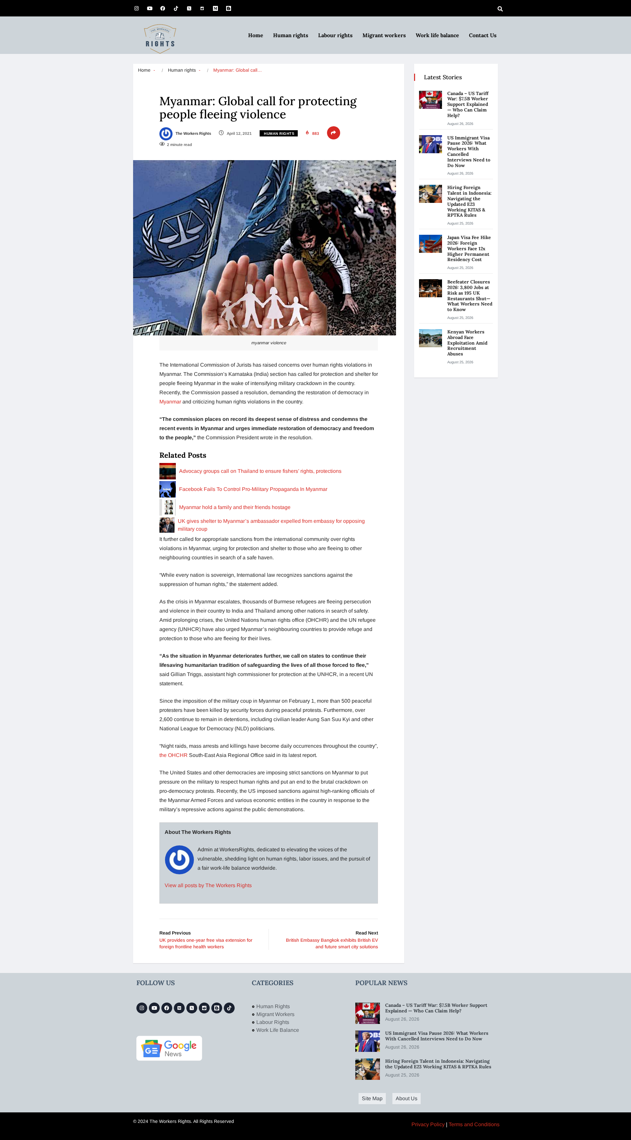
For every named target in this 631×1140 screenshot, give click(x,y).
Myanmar (170, 401)
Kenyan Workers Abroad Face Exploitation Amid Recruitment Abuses (467, 343)
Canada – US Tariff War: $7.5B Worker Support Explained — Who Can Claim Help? (467, 104)
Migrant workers (384, 35)
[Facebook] (163, 8)
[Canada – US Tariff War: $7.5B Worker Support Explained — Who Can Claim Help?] (430, 100)
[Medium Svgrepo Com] (215, 8)
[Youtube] (149, 8)
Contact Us (483, 35)
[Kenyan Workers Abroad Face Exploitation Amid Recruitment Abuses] (430, 338)
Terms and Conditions (474, 1124)
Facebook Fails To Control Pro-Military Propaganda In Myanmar (253, 489)
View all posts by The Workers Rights (208, 885)
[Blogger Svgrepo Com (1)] (228, 8)
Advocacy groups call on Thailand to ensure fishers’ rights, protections (260, 471)
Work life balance (437, 35)
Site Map (372, 1098)
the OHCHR (173, 755)
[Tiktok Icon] (176, 8)
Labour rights (335, 35)
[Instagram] (136, 8)
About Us (406, 1098)
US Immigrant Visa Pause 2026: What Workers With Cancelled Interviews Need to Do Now (468, 151)
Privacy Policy (428, 1124)
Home (255, 35)
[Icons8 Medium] (179, 1008)
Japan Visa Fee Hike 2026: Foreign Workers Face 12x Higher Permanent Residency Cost (469, 248)
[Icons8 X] (189, 8)
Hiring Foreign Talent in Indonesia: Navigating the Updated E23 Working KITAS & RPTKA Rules (469, 201)
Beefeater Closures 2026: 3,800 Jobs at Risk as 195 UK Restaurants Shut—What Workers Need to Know (469, 295)
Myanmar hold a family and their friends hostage (235, 507)
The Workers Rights (193, 133)
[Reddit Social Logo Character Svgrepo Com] (202, 8)
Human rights (290, 35)
